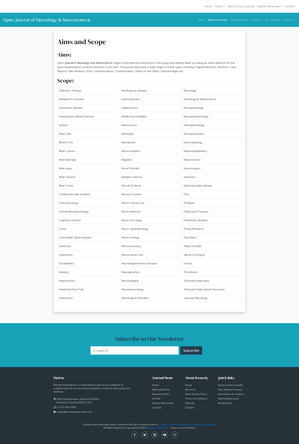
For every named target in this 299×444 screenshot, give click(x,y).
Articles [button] (256, 19)
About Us (190, 389)
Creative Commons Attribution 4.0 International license (187, 424)
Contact (290, 6)
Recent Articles (160, 394)
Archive (156, 398)
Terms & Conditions (196, 398)
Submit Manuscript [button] (268, 6)
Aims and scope (218, 19)
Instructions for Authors (231, 394)
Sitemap (190, 403)
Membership (225, 403)
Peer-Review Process (230, 389)
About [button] (219, 6)
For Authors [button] (272, 19)
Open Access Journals (240, 6)
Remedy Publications (157, 427)
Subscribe (191, 350)
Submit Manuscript (162, 403)
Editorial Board (239, 19)
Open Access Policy (196, 394)
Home (208, 6)
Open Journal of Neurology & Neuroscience (46, 19)
